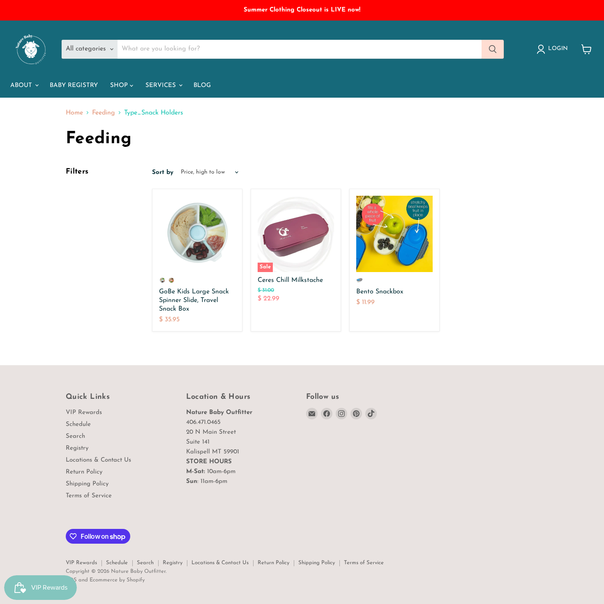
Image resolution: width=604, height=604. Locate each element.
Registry (77, 448)
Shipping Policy (87, 484)
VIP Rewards (84, 413)
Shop (120, 85)
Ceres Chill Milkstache (290, 280)
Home (74, 113)
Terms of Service (89, 496)
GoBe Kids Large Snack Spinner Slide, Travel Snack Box (194, 300)
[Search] (493, 49)
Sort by (162, 172)
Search (75, 436)
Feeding (103, 113)
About (22, 85)
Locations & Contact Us (98, 460)
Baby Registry (74, 85)
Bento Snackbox (379, 291)
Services (161, 85)
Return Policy (84, 472)
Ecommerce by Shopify (117, 580)
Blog (202, 85)
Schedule (78, 424)
